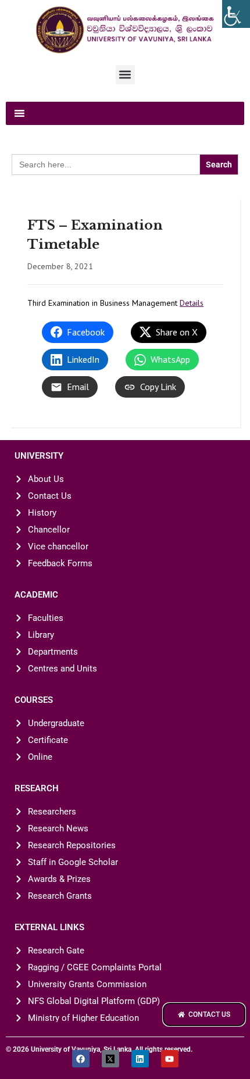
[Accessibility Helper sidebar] (236, 14)
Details (191, 303)
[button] (125, 74)
